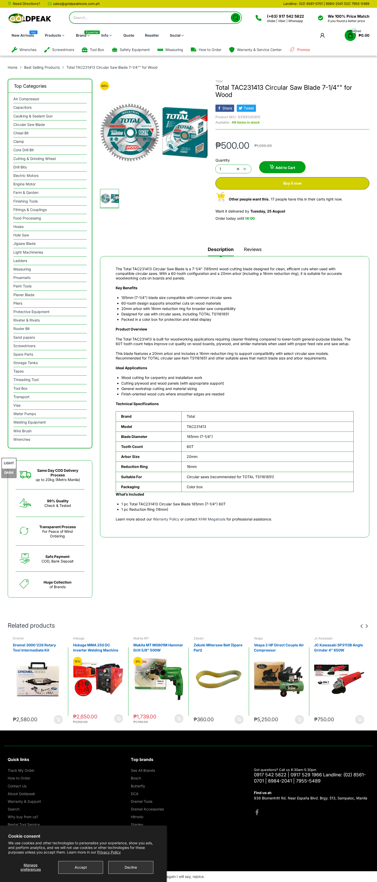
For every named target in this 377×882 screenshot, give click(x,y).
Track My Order (21, 770)
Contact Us (17, 786)
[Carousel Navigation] (364, 626)
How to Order (19, 778)
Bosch (136, 778)
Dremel (18, 638)
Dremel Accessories (147, 809)
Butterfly (138, 786)
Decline (131, 867)
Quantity (222, 160)
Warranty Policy (166, 519)
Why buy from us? (23, 817)
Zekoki (199, 638)
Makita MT (141, 638)
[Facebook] (257, 813)
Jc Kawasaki (323, 638)
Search (13, 809)
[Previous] (366, 626)
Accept (81, 867)
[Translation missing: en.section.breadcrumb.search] (235, 17)
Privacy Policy (109, 852)
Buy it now (292, 183)
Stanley (137, 824)
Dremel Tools (141, 801)
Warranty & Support (24, 801)
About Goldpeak (21, 793)
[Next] (361, 626)
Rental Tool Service (24, 824)
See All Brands (143, 770)
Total (219, 81)
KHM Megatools (212, 519)
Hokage (78, 638)
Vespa (258, 638)
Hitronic (137, 817)
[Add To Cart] (58, 719)
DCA (134, 793)
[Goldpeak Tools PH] (30, 18)
